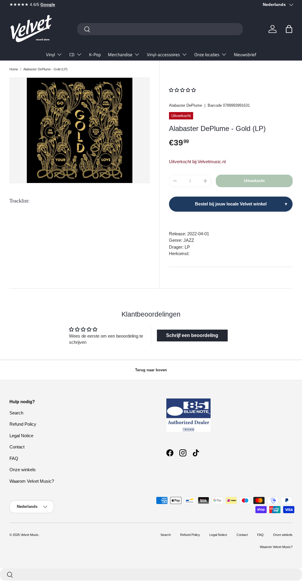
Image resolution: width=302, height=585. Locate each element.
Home (13, 69)
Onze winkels (22, 469)
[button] (289, 28)
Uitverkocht (254, 181)
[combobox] (160, 29)
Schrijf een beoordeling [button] (192, 335)
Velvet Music (30, 535)
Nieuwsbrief (245, 54)
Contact (16, 446)
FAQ (13, 458)
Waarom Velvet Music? (31, 481)
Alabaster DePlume (185, 105)
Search (16, 412)
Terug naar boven (151, 370)
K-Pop (95, 54)
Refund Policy (22, 424)
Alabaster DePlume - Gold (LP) (45, 69)
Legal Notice (21, 435)
